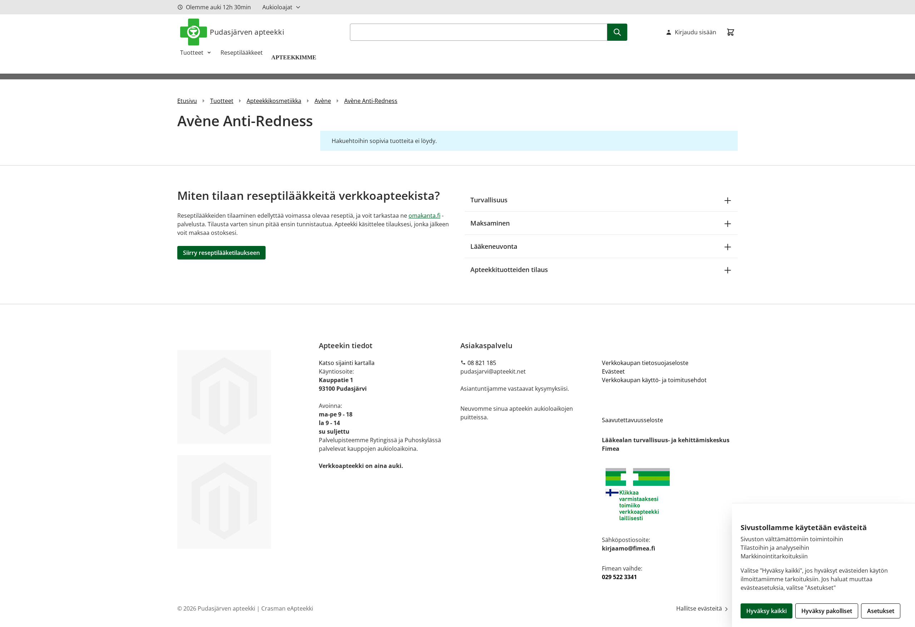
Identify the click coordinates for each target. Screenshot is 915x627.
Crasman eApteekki (287, 608)
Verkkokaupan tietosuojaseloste (645, 363)
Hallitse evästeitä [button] (699, 608)
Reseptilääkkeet (242, 52)
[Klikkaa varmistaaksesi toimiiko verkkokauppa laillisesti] (670, 494)
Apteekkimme (294, 57)
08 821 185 (482, 363)
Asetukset (880, 611)
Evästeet (613, 371)
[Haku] (617, 32)
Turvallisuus (489, 200)
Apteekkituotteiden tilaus (509, 269)
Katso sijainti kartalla (347, 363)
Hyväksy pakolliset (826, 611)
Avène (323, 101)
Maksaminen (490, 223)
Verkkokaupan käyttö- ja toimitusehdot (654, 380)
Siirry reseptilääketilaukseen (221, 253)
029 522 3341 (619, 577)
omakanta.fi (424, 215)
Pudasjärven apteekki (247, 32)
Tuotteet (191, 52)
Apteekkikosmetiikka (274, 101)
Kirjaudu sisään (695, 32)
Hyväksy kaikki (766, 611)
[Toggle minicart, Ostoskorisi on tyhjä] (730, 32)
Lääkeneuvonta (493, 246)
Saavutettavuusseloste (632, 420)
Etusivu (187, 101)
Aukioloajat (277, 7)
